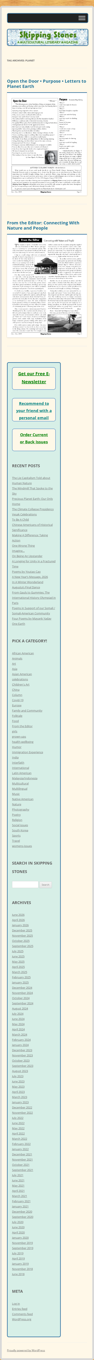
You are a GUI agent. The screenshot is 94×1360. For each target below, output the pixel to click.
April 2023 (18, 1092)
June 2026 (18, 915)
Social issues (20, 825)
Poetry (16, 815)
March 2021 (19, 1196)
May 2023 (18, 1087)
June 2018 (18, 1274)
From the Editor (22, 726)
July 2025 (17, 951)
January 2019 (20, 1264)
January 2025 (20, 982)
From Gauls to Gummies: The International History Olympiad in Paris (34, 597)
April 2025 (18, 967)
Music (16, 794)
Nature (16, 804)
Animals (17, 658)
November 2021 (22, 1159)
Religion (17, 820)
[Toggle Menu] (81, 18)
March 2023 (19, 1097)
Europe (16, 705)
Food (15, 721)
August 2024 (20, 1008)
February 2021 (21, 1201)
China (15, 690)
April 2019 (18, 1258)
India (15, 757)
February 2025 (21, 977)
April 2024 (18, 1029)
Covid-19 (17, 700)
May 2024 (18, 1024)
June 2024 (18, 1019)
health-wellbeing (22, 742)
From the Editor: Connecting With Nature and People (43, 225)
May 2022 (18, 1128)
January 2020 (20, 1238)
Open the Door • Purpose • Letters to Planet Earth (46, 83)
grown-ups (19, 736)
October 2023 (21, 1060)
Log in (16, 1304)
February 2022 (21, 1144)
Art (14, 664)
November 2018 (22, 1269)
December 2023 (22, 1050)
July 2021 (17, 1175)
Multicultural (20, 783)
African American (23, 653)
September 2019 (22, 1248)
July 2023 (17, 1076)
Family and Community (27, 710)
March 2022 (19, 1139)
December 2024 (22, 988)
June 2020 (18, 1227)
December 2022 (22, 1107)
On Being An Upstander (27, 556)
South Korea (20, 830)
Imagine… (18, 551)
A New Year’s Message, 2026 (30, 577)
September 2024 (22, 1003)
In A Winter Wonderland (27, 582)
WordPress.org (21, 1319)
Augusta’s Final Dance (26, 587)
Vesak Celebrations (24, 514)
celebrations (20, 679)
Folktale (17, 716)
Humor (16, 747)
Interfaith (18, 763)
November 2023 (22, 1055)
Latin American (21, 773)
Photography (20, 809)
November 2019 (22, 1243)
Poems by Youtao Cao (26, 572)
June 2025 (18, 956)
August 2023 (20, 1071)
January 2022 (20, 1149)
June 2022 (18, 1123)
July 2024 (17, 1014)
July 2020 (17, 1222)
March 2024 (19, 1034)
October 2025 (21, 941)
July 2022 (17, 1118)
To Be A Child (20, 519)
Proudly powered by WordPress (26, 1350)
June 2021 (18, 1180)
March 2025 (19, 972)
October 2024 (21, 998)
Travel (16, 841)
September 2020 (22, 1217)
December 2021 (22, 1154)
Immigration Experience (27, 752)
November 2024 (22, 993)
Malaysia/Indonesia (24, 778)
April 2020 (18, 1232)
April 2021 (18, 1191)
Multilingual (19, 789)
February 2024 (21, 1040)
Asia (14, 669)
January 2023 (20, 1102)
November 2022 (22, 1113)
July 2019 (17, 1253)
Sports (16, 835)
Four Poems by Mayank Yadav (31, 618)
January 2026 (20, 925)
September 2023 (22, 1066)
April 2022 (18, 1133)
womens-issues (22, 846)
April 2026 (18, 920)
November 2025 (22, 935)
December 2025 (22, 930)
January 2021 (20, 1206)
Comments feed (22, 1314)
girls (14, 731)
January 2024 (20, 1045)
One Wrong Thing (23, 546)
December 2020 (22, 1212)
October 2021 (21, 1165)
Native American (22, 799)
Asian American (22, 674)
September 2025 (22, 946)
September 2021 (22, 1170)
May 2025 (18, 962)
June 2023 (18, 1081)
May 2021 (18, 1185)
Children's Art (21, 684)
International (20, 768)
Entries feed (19, 1309)
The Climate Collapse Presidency (33, 509)
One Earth (18, 624)
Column (17, 695)
